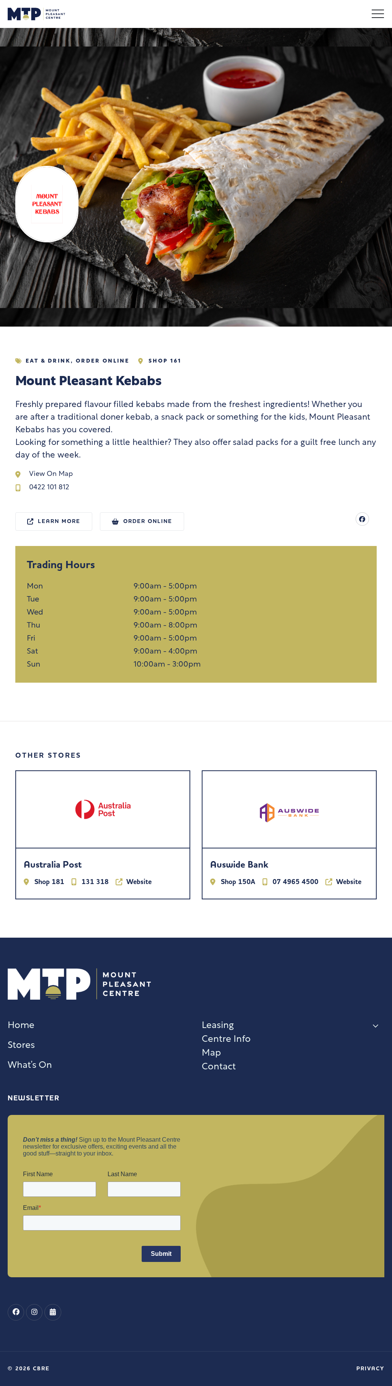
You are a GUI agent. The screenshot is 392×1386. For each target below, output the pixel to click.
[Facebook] (362, 519)
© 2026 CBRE (29, 1368)
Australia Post (53, 864)
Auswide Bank (239, 864)
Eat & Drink (48, 361)
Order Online (102, 361)
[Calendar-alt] (52, 1312)
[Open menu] (377, 13)
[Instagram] (34, 1312)
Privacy (370, 1368)
